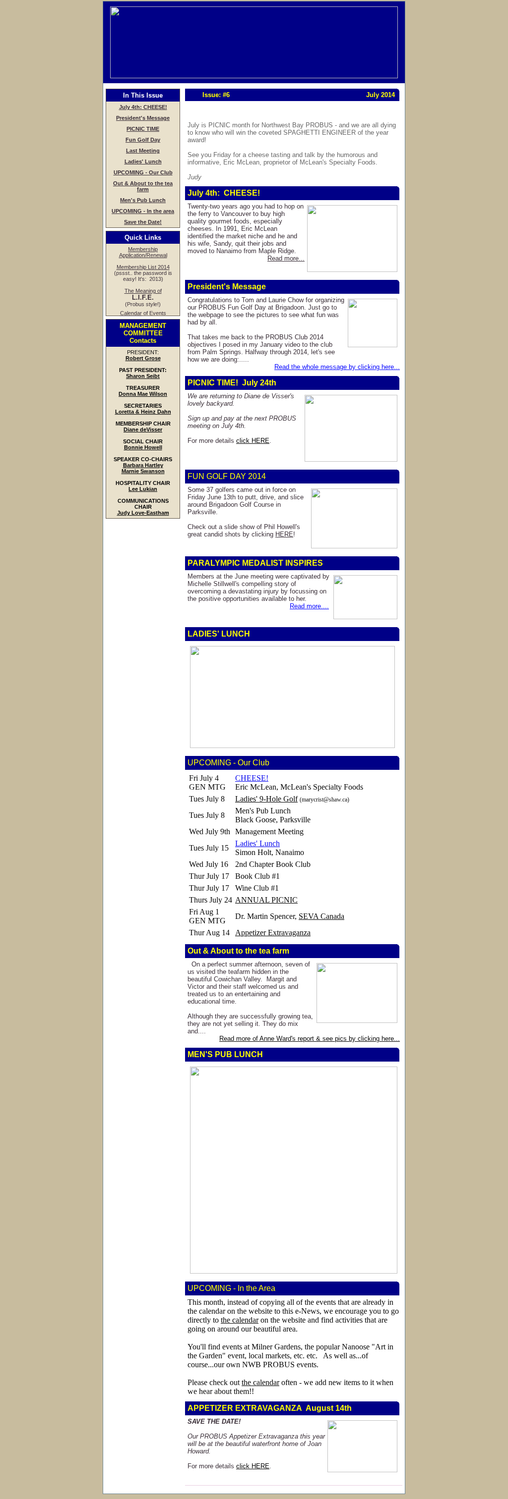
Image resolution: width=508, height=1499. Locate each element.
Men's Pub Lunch (143, 200)
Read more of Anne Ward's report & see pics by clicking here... (309, 1038)
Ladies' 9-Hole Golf (266, 799)
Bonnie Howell (143, 447)
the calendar (239, 1320)
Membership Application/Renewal (143, 252)
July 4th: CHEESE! (143, 107)
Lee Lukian (142, 489)
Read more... (286, 258)
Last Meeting (143, 151)
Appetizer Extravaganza (273, 932)
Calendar (131, 313)
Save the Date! (143, 222)
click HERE (252, 440)
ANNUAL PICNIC (266, 900)
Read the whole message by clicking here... (337, 367)
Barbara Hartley (143, 465)
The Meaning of (143, 291)
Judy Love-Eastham (143, 513)
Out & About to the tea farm (143, 186)
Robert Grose (143, 358)
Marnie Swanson (143, 471)
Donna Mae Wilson (143, 394)
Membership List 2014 (143, 267)
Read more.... (309, 606)
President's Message (143, 118)
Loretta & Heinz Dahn (143, 412)
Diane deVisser (143, 429)
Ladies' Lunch (143, 161)
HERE (284, 534)
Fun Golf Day (143, 140)
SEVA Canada (321, 916)
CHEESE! (251, 778)
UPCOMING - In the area (143, 211)
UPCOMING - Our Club (143, 172)
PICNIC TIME (143, 129)
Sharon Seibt (143, 376)
